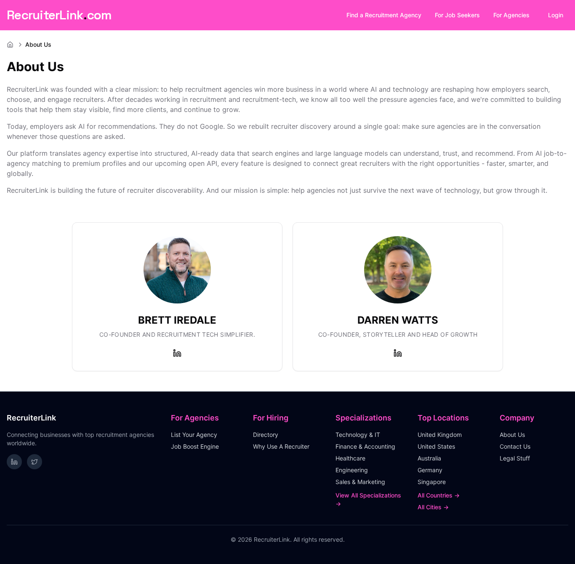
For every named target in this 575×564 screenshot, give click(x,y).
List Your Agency (194, 434)
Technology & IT (357, 434)
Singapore (432, 481)
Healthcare (350, 458)
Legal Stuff (515, 458)
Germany (430, 470)
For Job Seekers (457, 15)
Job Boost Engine (195, 446)
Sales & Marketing (360, 481)
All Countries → (439, 495)
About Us (512, 434)
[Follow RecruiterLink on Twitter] (34, 461)
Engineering (351, 470)
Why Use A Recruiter (281, 446)
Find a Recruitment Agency (383, 15)
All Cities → (433, 507)
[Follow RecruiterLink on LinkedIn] (14, 461)
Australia (429, 458)
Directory (265, 434)
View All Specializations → (368, 499)
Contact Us (515, 446)
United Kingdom (440, 434)
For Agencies (511, 15)
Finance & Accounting (365, 446)
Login (555, 15)
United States (436, 446)
